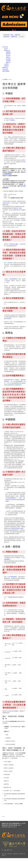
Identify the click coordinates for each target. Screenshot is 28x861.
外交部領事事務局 (12, 577)
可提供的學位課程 (13, 244)
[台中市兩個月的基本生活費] (16, 528)
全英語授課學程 (13, 279)
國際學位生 (7, 50)
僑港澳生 (6, 66)
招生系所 (8, 55)
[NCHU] (14, 844)
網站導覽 (15, 854)
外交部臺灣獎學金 (18, 381)
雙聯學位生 (5, 67)
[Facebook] (3, 850)
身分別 (6, 48)
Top (3, 816)
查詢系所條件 (6, 203)
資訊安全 (9, 854)
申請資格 (12, 120)
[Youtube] (5, 850)
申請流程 (8, 54)
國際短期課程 (5, 71)
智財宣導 (21, 854)
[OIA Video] (8, 850)
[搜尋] (26, 7)
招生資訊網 (8, 318)
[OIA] (14, 835)
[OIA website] (14, 8)
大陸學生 (6, 64)
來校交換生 (5, 69)
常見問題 (8, 61)
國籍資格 (8, 52)
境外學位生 (5, 47)
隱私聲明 (4, 854)
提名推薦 (8, 59)
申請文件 (8, 57)
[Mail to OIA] (11, 850)
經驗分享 (8, 62)
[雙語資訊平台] (14, 17)
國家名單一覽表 (17, 208)
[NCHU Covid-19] (14, 25)
